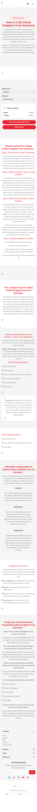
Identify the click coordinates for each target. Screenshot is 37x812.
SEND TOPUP (19, 127)
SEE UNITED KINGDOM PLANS (19, 122)
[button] (27, 3)
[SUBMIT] (32, 772)
